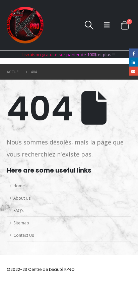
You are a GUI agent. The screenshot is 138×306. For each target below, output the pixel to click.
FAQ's (18, 210)
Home (19, 185)
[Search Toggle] (89, 25)
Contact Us (23, 235)
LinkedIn (133, 62)
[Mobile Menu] (106, 25)
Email (133, 71)
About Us (22, 198)
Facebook (133, 53)
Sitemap (21, 222)
